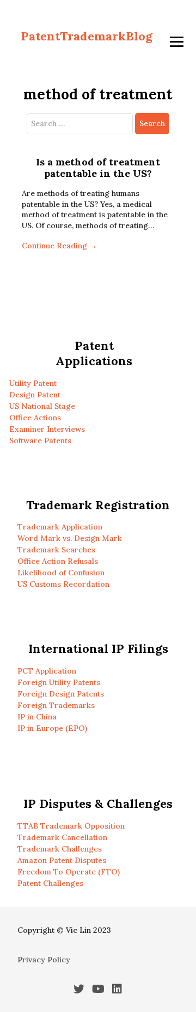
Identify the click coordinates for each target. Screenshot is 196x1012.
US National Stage (42, 406)
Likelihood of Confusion (61, 573)
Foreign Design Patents (60, 694)
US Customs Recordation (63, 584)
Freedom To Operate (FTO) (68, 872)
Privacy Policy (43, 960)
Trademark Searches (56, 550)
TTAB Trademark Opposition (71, 826)
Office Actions (35, 417)
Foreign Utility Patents (58, 682)
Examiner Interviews (47, 429)
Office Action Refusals (57, 561)
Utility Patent (33, 383)
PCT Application (46, 671)
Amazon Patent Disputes (61, 860)
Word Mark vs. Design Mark (69, 538)
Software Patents (40, 440)
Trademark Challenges (59, 849)
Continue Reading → (59, 246)
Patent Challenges (50, 883)
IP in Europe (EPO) (52, 728)
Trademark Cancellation (62, 837)
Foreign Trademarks (56, 705)
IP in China (37, 717)
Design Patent (34, 395)
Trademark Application (59, 527)
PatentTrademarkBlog (86, 36)
